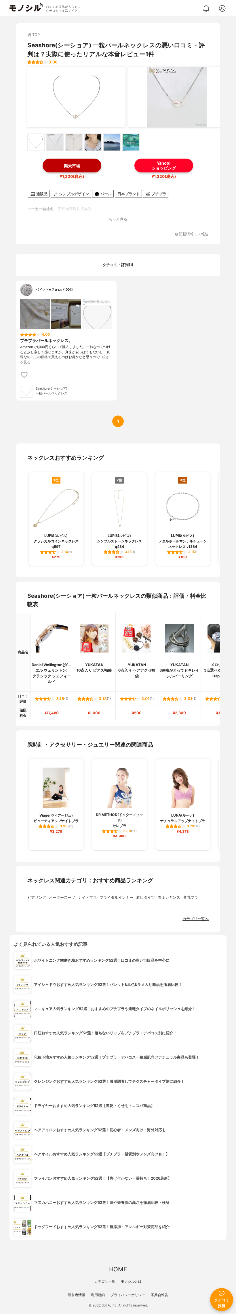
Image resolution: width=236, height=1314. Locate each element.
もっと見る (118, 219)
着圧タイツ (145, 897)
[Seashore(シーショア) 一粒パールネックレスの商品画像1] (76, 97)
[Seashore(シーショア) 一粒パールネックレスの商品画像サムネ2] (55, 142)
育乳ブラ (190, 897)
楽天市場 (72, 165)
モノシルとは (131, 1281)
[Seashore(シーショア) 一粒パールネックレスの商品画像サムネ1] (36, 142)
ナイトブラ (87, 897)
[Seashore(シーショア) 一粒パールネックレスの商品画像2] (177, 97)
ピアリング (36, 897)
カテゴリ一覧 (104, 1281)
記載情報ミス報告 (194, 234)
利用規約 (98, 1295)
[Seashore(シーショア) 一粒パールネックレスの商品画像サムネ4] (93, 142)
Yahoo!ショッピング (164, 165)
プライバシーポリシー (128, 1295)
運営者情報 (76, 1295)
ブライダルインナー (116, 897)
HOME (118, 1269)
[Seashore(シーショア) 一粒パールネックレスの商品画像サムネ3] (74, 142)
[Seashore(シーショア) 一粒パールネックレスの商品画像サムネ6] (131, 142)
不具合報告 (159, 1295)
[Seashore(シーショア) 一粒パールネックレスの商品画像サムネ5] (112, 142)
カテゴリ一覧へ (195, 919)
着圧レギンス (169, 897)
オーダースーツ (62, 897)
